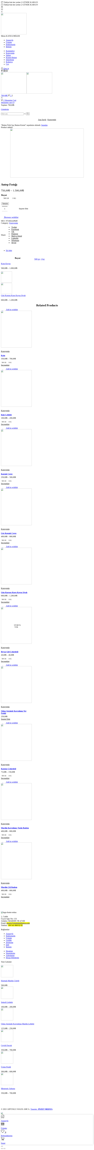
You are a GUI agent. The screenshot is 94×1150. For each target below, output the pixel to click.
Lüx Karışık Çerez (8, 533)
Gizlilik (9, 940)
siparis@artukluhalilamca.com (18, 923)
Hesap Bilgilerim (12, 958)
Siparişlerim (10, 953)
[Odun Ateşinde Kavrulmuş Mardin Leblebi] (7, 1020)
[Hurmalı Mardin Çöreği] (7, 977)
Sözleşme (9, 942)
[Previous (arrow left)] (2, 1148)
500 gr (37, 259)
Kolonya (9, 62)
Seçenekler (5, 365)
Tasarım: (41, 1109)
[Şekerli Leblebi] (7, 998)
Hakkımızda (10, 44)
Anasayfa (9, 40)
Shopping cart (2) (7, 102)
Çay (7, 64)
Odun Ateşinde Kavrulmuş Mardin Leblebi (17, 1024)
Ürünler (9, 42)
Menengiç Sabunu (8, 1089)
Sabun (8, 55)
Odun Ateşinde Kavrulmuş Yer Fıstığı (13, 712)
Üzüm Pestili (6, 1067)
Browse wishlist (11, 217)
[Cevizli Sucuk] (7, 1041)
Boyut (4, 195)
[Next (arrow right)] (4, 1148)
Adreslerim (10, 955)
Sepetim (44, 125)
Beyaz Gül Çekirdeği (9, 652)
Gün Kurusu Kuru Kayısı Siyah (13, 295)
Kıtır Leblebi (6, 415)
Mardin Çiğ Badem (9, 887)
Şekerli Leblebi (7, 1002)
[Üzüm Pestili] (7, 1063)
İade (7, 945)
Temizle (5, 204)
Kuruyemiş (10, 53)
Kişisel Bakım (11, 57)
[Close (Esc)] (2, 1146)
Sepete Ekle (23, 209)
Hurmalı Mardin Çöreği (10, 981)
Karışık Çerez (6, 474)
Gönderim (5, 109)
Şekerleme (10, 60)
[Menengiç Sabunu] (7, 1084)
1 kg (43, 259)
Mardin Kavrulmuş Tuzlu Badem (15, 828)
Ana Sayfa (42, 120)
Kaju (3, 355)
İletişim (9, 47)
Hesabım (9, 951)
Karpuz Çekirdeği (8, 769)
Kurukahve (10, 51)
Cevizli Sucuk (6, 1045)
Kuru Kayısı (6, 264)
